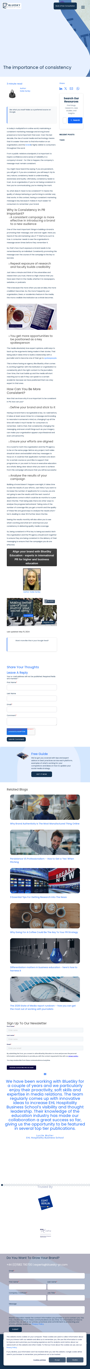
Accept (57, 1360)
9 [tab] (21, 1185)
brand (28, 145)
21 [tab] (50, 1185)
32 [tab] (77, 1185)
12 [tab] (29, 1185)
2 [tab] (4, 1185)
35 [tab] (84, 1185)
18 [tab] (43, 1185)
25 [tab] (60, 1185)
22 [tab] (53, 1185)
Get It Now (41, 774)
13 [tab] (31, 1185)
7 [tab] (16, 1185)
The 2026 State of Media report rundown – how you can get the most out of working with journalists (43, 1007)
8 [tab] (19, 1185)
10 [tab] (24, 1185)
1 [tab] (2, 1185)
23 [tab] (55, 1185)
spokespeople (50, 358)
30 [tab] (72, 1185)
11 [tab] (26, 1185)
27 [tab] (65, 1185)
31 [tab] (74, 1185)
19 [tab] (45, 1185)
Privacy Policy (12, 1347)
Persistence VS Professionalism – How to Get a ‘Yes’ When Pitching (42, 860)
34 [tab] (82, 1185)
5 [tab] (12, 1185)
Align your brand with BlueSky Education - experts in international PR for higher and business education (32, 557)
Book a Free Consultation (65, 6)
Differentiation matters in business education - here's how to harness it (43, 969)
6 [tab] (14, 1185)
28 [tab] (67, 1185)
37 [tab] (89, 1185)
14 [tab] (33, 1185)
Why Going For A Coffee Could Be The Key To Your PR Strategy (44, 932)
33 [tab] (79, 1185)
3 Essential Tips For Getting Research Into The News (38, 897)
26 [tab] (62, 1185)
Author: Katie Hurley (31, 592)
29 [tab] (70, 1185)
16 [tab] (38, 1185)
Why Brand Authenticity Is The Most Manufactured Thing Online (44, 823)
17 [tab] (41, 1185)
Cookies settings (39, 1360)
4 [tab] (9, 1185)
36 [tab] (86, 1185)
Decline (75, 1360)
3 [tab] (7, 1185)
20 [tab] (48, 1185)
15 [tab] (36, 1185)
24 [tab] (57, 1185)
